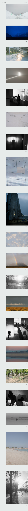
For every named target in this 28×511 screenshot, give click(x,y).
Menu (25, 2)
